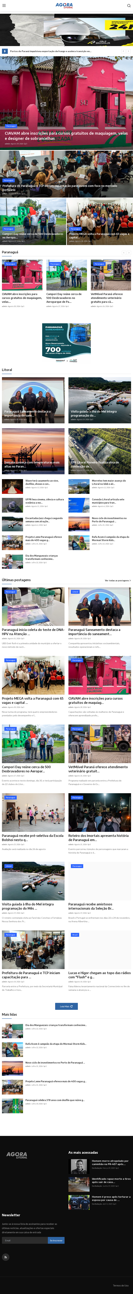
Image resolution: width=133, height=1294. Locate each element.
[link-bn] (66, 343)
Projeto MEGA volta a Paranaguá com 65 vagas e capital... (99, 235)
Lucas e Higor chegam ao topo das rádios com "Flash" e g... (99, 975)
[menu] (4, 5)
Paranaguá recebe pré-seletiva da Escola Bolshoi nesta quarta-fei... (65, 297)
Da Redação (97, 1168)
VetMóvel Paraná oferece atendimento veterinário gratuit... (98, 769)
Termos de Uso (121, 1285)
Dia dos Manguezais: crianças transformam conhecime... (41, 557)
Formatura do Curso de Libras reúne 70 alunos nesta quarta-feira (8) (47, 51)
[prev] (123, 51)
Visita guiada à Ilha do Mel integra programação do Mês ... (28, 906)
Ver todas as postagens (117, 580)
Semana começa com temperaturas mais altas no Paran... (32, 464)
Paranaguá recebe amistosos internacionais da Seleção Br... (91, 906)
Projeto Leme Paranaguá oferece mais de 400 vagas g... (43, 539)
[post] (66, 103)
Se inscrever (56, 1240)
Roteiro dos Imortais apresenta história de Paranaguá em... (98, 837)
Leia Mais (64, 1006)
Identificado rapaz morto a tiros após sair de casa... (111, 1180)
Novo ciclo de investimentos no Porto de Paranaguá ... (109, 520)
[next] (128, 51)
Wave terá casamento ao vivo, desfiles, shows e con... (42, 482)
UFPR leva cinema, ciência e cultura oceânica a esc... (44, 501)
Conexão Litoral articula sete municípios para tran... (108, 501)
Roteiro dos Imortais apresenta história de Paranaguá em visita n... (110, 297)
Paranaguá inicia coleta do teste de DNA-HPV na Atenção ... (33, 632)
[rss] (5, 1257)
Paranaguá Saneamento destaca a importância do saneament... (94, 632)
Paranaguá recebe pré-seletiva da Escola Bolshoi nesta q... (32, 837)
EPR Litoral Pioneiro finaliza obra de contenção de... (95, 464)
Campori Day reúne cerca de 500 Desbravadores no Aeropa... (32, 235)
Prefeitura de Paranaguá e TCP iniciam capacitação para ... (31, 975)
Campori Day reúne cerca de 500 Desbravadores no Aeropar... (26, 769)
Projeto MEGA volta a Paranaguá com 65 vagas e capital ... (32, 700)
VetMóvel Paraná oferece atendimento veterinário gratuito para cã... (18, 297)
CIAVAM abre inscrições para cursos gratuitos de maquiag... (95, 700)
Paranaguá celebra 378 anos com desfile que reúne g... (55, 1100)
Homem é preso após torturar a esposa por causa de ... (111, 1198)
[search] (129, 5)
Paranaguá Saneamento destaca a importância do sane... (27, 413)
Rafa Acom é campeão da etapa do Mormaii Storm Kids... (110, 539)
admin (7, 144)
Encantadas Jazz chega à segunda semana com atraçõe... (44, 520)
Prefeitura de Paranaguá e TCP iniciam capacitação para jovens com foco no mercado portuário (59, 188)
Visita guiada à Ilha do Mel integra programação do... (94, 413)
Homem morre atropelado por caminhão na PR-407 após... (110, 1162)
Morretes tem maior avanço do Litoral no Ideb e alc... (109, 482)
